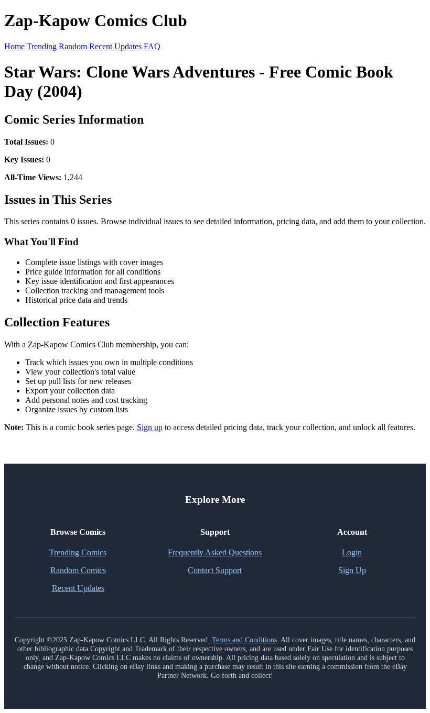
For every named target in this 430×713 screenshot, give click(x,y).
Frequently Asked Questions (215, 552)
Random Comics (78, 570)
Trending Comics (77, 552)
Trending (42, 46)
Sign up (150, 427)
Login (352, 552)
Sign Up (352, 570)
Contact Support (215, 570)
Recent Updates (115, 46)
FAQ (152, 46)
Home (14, 46)
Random (73, 46)
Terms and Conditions (244, 639)
